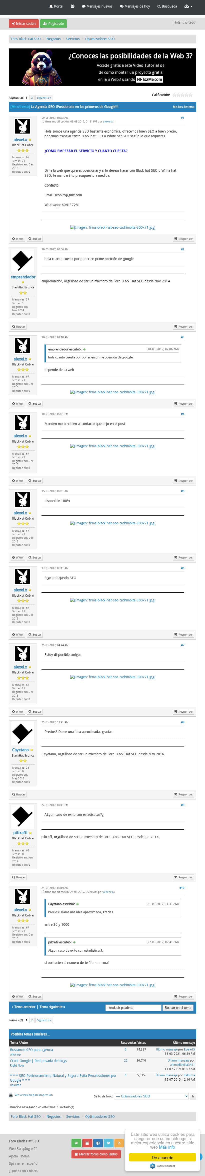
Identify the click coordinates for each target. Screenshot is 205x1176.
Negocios (53, 39)
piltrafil (20, 832)
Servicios (73, 39)
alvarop (15, 1054)
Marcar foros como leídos (98, 1154)
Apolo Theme (19, 1156)
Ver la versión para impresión (34, 1095)
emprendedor (23, 277)
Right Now (17, 1065)
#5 (182, 491)
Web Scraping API (23, 1149)
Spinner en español (23, 1163)
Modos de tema (183, 107)
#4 (182, 414)
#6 (182, 568)
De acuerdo (162, 1157)
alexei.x (20, 139)
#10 (182, 888)
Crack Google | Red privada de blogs (38, 1061)
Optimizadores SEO (100, 39)
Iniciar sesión (25, 24)
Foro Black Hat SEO (26, 39)
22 (126, 1060)
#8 (182, 722)
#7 (182, 645)
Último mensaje (167, 1049)
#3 (182, 337)
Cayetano (20, 750)
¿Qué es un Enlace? (23, 1171)
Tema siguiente (51, 1007)
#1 (182, 117)
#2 (182, 249)
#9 (182, 805)
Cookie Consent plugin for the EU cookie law (162, 1166)
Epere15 (189, 1049)
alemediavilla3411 (182, 1065)
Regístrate (55, 24)
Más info (167, 1147)
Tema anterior (25, 1007)
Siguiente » (44, 97)
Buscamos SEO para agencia (31, 1050)
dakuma (15, 1085)
